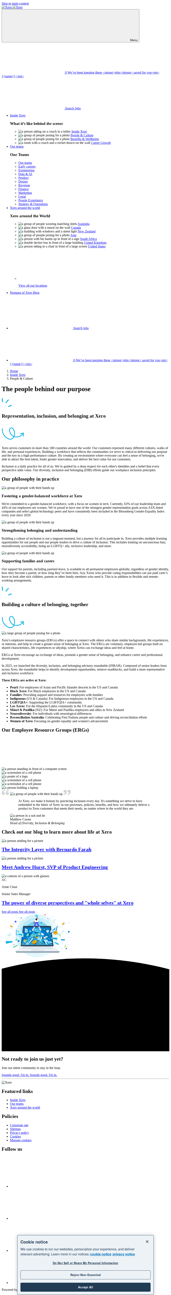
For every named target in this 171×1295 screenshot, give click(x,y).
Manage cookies (20, 1140)
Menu (133, 40)
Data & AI (25, 174)
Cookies (15, 1136)
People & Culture (81, 135)
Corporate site (19, 1125)
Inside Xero (79, 131)
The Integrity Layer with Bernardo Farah (46, 849)
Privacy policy (19, 1132)
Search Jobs (72, 108)
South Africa (88, 239)
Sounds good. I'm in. (29, 1075)
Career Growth (101, 142)
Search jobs (81, 328)
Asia (73, 235)
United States (97, 246)
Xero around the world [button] (25, 208)
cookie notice (100, 1254)
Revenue (24, 185)
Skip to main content (15, 3)
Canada (76, 227)
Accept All (85, 1287)
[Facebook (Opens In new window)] (41, 1186)
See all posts (18, 911)
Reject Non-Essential (85, 1275)
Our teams (25, 163)
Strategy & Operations (33, 204)
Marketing (25, 193)
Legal (22, 196)
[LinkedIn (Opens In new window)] (41, 1218)
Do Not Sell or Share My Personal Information (85, 1263)
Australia (83, 224)
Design (23, 181)
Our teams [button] (17, 146)
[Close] (147, 1241)
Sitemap (15, 1129)
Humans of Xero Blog (24, 292)
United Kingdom (95, 242)
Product (23, 178)
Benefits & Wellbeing (84, 139)
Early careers (26, 166)
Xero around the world (25, 1107)
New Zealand (87, 231)
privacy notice (124, 1254)
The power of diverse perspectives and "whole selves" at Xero (67, 903)
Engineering (26, 170)
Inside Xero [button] (17, 115)
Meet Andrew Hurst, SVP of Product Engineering (55, 867)
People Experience (30, 200)
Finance (23, 189)
